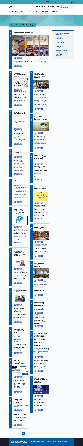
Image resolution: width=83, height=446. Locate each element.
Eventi (57, 43)
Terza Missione (58, 55)
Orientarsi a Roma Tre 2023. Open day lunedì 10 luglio (19, 330)
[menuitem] (10, 11)
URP (40, 2)
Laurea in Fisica (58, 47)
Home (10, 11)
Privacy (53, 441)
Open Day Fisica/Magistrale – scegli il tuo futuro (18, 361)
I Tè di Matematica (59, 45)
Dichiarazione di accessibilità (21, 442)
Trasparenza (11, 2)
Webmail (34, 2)
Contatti (43, 2)
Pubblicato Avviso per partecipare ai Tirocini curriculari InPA (19, 113)
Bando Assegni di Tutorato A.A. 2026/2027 (25, 32)
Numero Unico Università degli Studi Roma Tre (19, 74)
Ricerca (57, 53)
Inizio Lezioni (16, 181)
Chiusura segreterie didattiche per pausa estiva (40, 188)
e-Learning (30, 2)
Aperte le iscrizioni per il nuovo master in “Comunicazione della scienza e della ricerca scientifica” (19, 253)
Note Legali (57, 441)
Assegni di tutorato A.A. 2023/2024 (19, 291)
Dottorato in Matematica (60, 42)
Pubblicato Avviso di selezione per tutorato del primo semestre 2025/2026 (19, 211)
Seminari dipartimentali (60, 54)
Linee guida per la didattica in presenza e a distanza (40, 264)
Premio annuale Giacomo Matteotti (18, 151)
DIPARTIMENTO (15, 11)
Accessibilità (62, 441)
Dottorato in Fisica (59, 41)
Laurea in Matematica (60, 49)
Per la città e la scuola (60, 51)
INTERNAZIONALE (45, 11)
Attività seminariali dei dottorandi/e (62, 33)
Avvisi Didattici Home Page (61, 36)
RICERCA (28, 11)
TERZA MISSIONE (36, 11)
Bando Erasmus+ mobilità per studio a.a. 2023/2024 (19, 401)
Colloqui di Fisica (59, 37)
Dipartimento (58, 39)
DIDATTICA (22, 11)
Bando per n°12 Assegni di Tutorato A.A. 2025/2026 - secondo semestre (40, 75)
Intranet (37, 2)
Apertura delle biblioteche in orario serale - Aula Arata (39, 227)
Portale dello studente (23, 2)
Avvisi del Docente (59, 34)
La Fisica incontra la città (60, 46)
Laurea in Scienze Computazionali (62, 50)
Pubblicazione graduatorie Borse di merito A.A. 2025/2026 (40, 118)
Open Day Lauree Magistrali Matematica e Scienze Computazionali (40, 380)
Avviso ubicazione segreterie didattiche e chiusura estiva (40, 303)
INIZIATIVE (53, 11)
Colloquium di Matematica (60, 38)
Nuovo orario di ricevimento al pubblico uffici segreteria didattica (40, 157)
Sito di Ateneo (16, 2)
